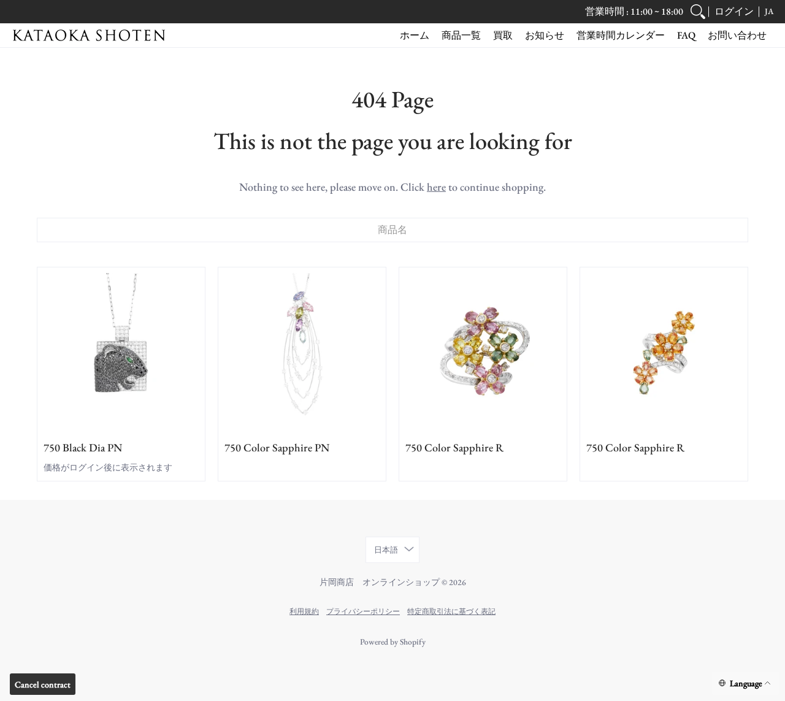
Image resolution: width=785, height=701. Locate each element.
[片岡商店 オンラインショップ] (89, 35)
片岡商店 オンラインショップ (380, 582)
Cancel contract (43, 684)
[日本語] (745, 683)
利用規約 (304, 611)
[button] (734, 11)
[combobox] (392, 230)
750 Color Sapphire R (454, 447)
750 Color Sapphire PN (276, 447)
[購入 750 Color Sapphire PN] (302, 351)
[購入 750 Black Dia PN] (121, 351)
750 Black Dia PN (83, 447)
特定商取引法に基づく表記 (451, 611)
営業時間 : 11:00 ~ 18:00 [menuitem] (634, 11)
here (436, 187)
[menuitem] (698, 11)
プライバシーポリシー (363, 611)
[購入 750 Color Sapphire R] (483, 351)
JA (769, 11)
